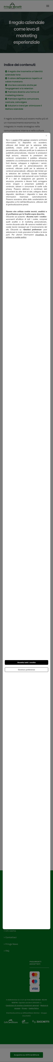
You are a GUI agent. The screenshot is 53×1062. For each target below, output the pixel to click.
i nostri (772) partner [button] (20, 140)
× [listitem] (46, 135)
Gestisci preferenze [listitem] (26, 670)
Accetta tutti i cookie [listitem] (26, 662)
